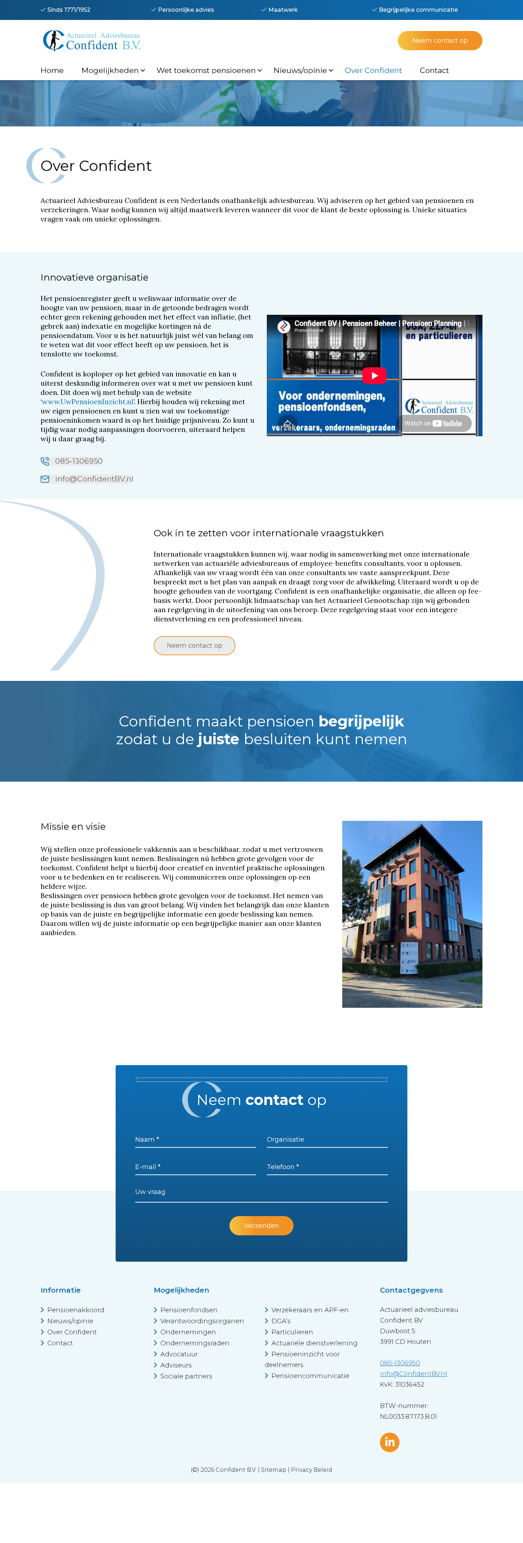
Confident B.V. (236, 1469)
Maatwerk (283, 9)
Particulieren (292, 1332)
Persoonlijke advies (186, 9)
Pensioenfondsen (189, 1310)
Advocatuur (179, 1354)
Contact (60, 1343)
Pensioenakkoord (75, 1310)
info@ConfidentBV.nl (93, 478)
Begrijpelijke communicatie (418, 9)
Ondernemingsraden (194, 1343)
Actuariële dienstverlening (314, 1343)
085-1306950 (78, 461)
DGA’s (281, 1321)
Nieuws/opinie (70, 1321)
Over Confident (72, 1332)
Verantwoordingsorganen (202, 1321)
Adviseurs (176, 1365)
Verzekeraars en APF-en (310, 1310)
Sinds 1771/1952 (68, 9)
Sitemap (273, 1469)
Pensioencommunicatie (310, 1376)
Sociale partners (186, 1376)
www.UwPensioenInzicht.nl (87, 401)
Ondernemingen (188, 1332)
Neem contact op (440, 41)
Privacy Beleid (311, 1469)
